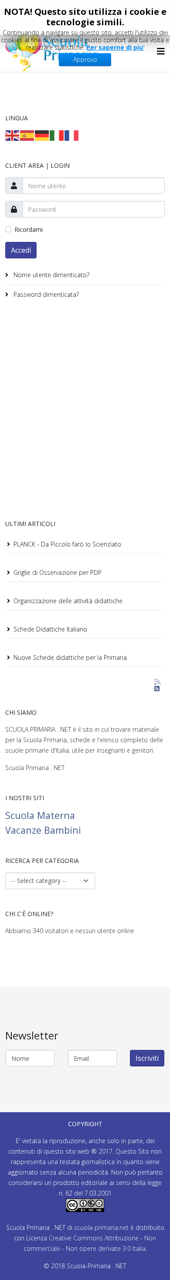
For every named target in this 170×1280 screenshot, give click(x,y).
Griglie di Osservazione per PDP (58, 572)
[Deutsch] (42, 135)
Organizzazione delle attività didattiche (68, 601)
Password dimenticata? (45, 294)
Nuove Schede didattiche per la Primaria (70, 657)
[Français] (72, 135)
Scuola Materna (40, 815)
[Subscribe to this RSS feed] (157, 682)
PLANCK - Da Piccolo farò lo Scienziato (67, 544)
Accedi (21, 250)
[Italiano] (57, 135)
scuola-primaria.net (100, 1227)
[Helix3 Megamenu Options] (161, 51)
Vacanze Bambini (43, 830)
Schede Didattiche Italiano (50, 629)
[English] (12, 135)
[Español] (27, 135)
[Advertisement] (85, 411)
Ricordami (28, 229)
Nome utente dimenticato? (50, 275)
